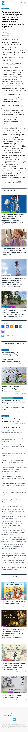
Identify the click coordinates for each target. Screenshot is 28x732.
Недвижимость (18, 398)
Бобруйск (5, 307)
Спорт (4, 384)
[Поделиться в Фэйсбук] (2, 326)
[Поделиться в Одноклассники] (11, 326)
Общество (5, 8)
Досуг (4, 598)
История (12, 307)
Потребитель (5, 211)
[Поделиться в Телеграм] (20, 326)
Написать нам (9, 335)
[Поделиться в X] (16, 326)
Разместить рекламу (8, 715)
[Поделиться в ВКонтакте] (7, 326)
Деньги (13, 211)
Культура (4, 692)
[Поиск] (21, 3)
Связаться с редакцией (8, 713)
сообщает (12, 63)
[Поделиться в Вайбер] (2, 331)
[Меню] (25, 3)
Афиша (9, 660)
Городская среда (7, 398)
